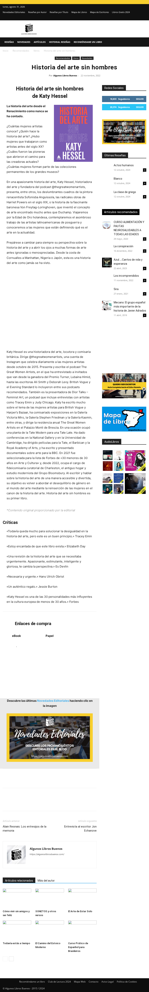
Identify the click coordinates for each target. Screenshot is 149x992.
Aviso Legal (107, 981)
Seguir (140, 98)
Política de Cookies (127, 981)
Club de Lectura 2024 (59, 981)
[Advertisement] (50, 307)
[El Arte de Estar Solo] (82, 898)
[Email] (51, 803)
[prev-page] (5, 958)
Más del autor (46, 880)
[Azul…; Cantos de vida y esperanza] (107, 262)
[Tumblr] (60, 803)
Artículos (40, 41)
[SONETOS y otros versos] (49, 898)
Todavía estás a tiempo (16, 943)
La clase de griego (125, 192)
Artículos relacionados (19, 880)
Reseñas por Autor (37, 12)
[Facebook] (6, 803)
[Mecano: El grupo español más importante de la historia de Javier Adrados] (107, 305)
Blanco (118, 178)
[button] (141, 42)
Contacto (93, 981)
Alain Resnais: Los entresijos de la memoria (24, 828)
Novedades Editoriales (14, 12)
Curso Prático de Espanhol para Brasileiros (78, 947)
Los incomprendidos (126, 275)
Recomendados (21, 50)
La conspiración (123, 246)
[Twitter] (143, 17)
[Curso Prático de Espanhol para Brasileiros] (82, 930)
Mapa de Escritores (99, 12)
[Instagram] (137, 17)
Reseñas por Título (59, 12)
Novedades (23, 41)
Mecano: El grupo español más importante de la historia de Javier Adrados (130, 306)
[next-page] (11, 958)
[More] (69, 803)
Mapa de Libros (79, 12)
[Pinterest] (24, 803)
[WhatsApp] (33, 803)
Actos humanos (124, 165)
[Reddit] (61, 862)
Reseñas (9, 41)
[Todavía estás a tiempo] (17, 930)
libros (37, 50)
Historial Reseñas (59, 41)
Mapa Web (80, 981)
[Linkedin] (42, 803)
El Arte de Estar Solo (80, 911)
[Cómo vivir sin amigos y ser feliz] (17, 898)
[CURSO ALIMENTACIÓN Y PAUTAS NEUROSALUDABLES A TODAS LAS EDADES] (107, 225)
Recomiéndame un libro (88, 41)
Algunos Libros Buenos (65, 75)
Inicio (5, 50)
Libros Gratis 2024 (121, 12)
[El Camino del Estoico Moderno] (49, 930)
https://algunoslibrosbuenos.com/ (47, 854)
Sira (116, 289)
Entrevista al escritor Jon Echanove (80, 828)
